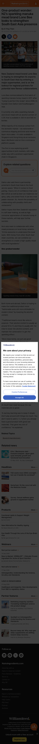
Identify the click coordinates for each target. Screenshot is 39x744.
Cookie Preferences (19, 392)
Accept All (19, 398)
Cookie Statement (28, 386)
